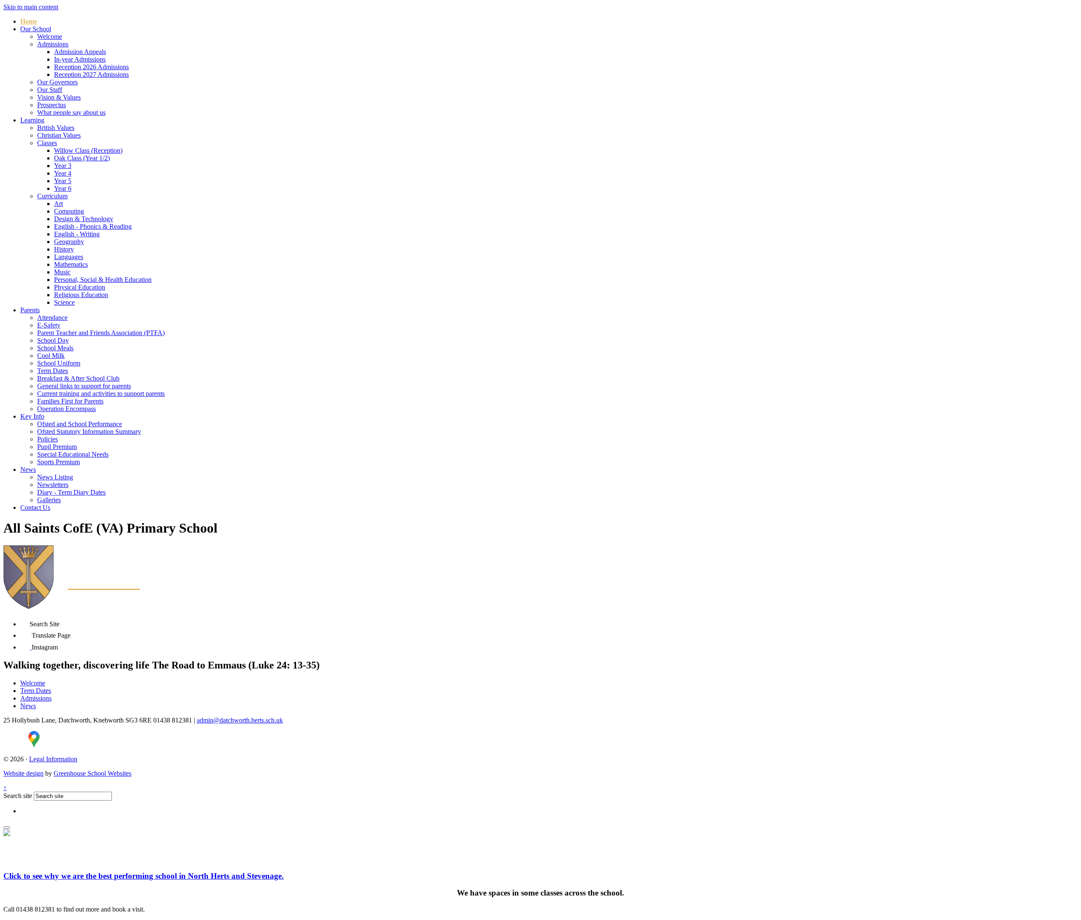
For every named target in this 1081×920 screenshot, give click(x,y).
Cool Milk (51, 355)
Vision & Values (59, 97)
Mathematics (71, 264)
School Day (53, 340)
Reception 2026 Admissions (91, 66)
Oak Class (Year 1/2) (82, 158)
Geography (69, 241)
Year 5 (62, 180)
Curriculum (52, 196)
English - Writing (77, 234)
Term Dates (52, 370)
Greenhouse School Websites (92, 773)
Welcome (49, 36)
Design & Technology (83, 218)
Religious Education (81, 294)
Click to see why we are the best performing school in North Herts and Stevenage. (143, 875)
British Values (55, 127)
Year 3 (62, 165)
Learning (32, 120)
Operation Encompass (66, 408)
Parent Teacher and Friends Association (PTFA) (101, 332)
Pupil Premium (57, 446)
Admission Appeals (80, 51)
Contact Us (35, 507)
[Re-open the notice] (6, 827)
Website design (23, 773)
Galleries (49, 499)
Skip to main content (30, 7)
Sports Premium (58, 461)
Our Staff (49, 89)
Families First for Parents (70, 401)
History (64, 249)
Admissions (52, 44)
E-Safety (48, 325)
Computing (69, 211)
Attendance (52, 317)
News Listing (55, 477)
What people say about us (71, 112)
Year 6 (62, 188)
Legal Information (53, 759)
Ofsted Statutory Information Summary (89, 431)
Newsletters (52, 484)
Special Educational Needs (73, 454)
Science (64, 302)
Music (62, 272)
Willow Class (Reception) (88, 150)
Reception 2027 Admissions (91, 74)
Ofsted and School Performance (79, 424)
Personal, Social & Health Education (103, 279)
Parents (30, 310)
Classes (47, 142)
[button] (25, 621)
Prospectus (51, 104)
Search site (17, 795)
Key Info (32, 416)
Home (28, 21)
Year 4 (62, 173)
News (28, 469)
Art (58, 203)
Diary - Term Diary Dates (71, 492)
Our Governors (57, 82)
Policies (47, 439)
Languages (68, 256)
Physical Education (79, 287)
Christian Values (59, 135)
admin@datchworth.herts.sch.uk (240, 720)
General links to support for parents (84, 386)
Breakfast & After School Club (78, 378)
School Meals (55, 348)
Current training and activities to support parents (101, 393)
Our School (35, 28)
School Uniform (58, 363)
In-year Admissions (80, 59)
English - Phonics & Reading (93, 226)
